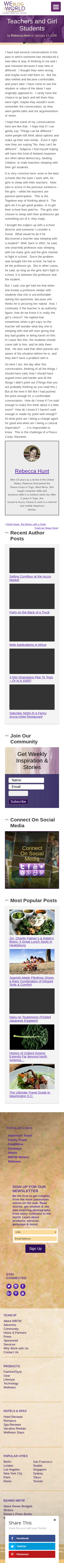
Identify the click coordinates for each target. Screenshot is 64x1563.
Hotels (12, 1153)
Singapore (39, 1469)
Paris (7, 1477)
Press (7, 1336)
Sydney (38, 1473)
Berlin (7, 1461)
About (3, 1547)
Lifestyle (9, 1379)
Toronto (38, 1481)
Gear (7, 1375)
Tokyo (37, 1477)
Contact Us (11, 1352)
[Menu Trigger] (56, 7)
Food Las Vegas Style (46, 528)
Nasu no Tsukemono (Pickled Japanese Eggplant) (30, 1018)
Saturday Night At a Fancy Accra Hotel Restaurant (28, 715)
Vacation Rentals (15, 1428)
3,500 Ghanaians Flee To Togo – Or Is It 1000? (31, 679)
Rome (7, 1481)
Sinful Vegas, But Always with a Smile (26, 524)
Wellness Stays (14, 1432)
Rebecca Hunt (20, 35)
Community (11, 1329)
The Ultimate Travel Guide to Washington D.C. (29, 1094)
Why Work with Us (16, 1348)
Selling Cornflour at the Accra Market (30, 578)
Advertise (10, 1325)
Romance (10, 1420)
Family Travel (17, 1140)
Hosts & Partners (15, 1332)
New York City (13, 1473)
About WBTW (13, 1321)
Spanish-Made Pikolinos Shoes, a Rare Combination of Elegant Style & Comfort (32, 981)
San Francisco (42, 1461)
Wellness (14, 1161)
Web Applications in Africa (27, 645)
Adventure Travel (20, 1135)
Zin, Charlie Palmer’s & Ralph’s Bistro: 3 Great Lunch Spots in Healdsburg (31, 942)
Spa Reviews (12, 1424)
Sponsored (11, 1340)
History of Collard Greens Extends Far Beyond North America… (28, 1056)
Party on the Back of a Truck (29, 612)
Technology (11, 1383)
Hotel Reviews (13, 1417)
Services (9, 1344)
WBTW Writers (18, 1157)
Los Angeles (12, 1469)
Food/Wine (15, 1144)
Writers (8, 1510)
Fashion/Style (13, 1371)
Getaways (15, 1148)
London (8, 1465)
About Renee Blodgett (18, 1506)
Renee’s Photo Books (18, 1514)
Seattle (37, 1465)
